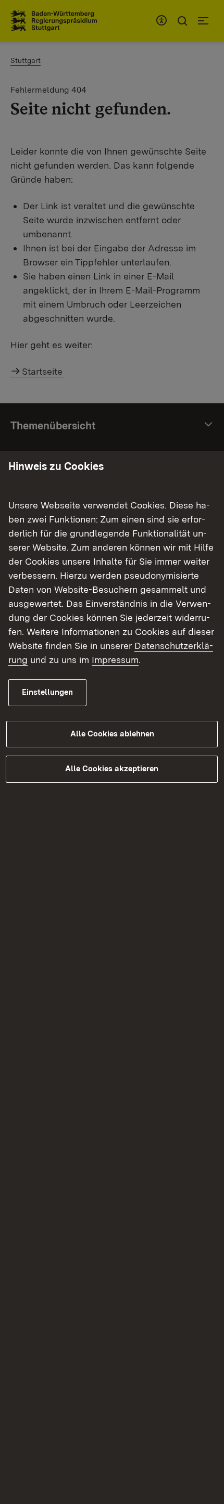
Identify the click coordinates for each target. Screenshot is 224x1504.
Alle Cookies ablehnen (112, 733)
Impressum (115, 659)
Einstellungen (47, 692)
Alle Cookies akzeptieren (111, 768)
